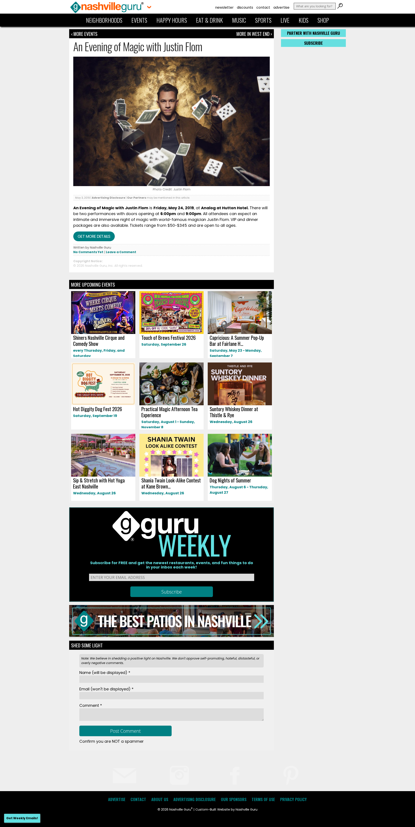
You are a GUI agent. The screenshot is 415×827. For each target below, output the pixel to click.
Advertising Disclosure (108, 198)
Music (239, 20)
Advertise (281, 7)
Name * (104, 672)
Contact (263, 7)
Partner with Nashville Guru (313, 33)
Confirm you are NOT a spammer (111, 741)
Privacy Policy (293, 799)
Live (285, 20)
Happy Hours (171, 20)
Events (139, 20)
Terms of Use (263, 799)
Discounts (245, 7)
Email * (106, 689)
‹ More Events (84, 33)
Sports (263, 20)
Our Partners (136, 198)
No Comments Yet (88, 252)
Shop (323, 20)
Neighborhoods (104, 20)
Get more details (94, 236)
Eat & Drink (209, 20)
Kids (303, 20)
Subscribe (313, 43)
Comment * (90, 705)
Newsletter (224, 7)
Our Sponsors (233, 799)
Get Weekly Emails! (22, 818)
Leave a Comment (121, 252)
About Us (159, 799)
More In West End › (254, 33)
